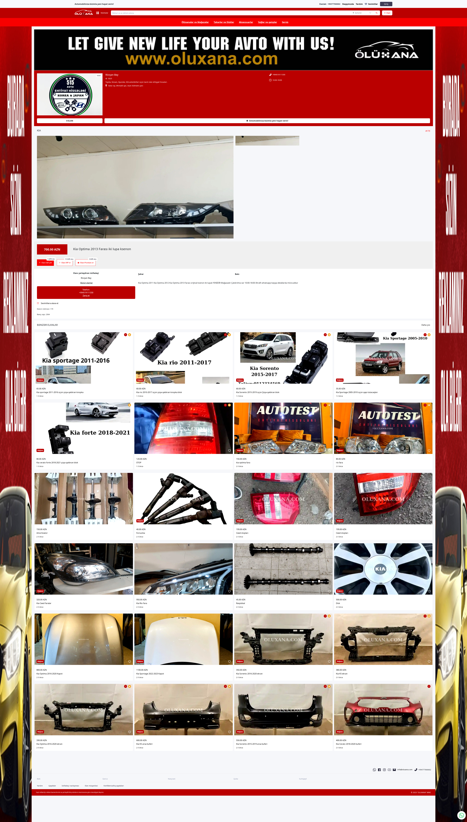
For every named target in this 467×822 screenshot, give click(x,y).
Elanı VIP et (67, 261)
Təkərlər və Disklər (224, 22)
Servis (285, 22)
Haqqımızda (348, 4)
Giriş (386, 4)
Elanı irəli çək (48, 261)
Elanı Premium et (88, 261)
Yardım (359, 4)
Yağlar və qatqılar (267, 22)
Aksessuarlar (246, 22)
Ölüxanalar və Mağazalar (195, 22)
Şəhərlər (358, 13)
